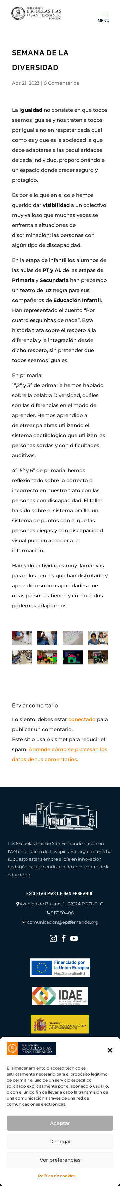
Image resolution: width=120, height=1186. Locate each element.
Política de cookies (56, 1175)
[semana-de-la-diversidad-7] (47, 657)
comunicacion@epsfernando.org (62, 922)
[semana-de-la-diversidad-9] (98, 657)
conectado (82, 719)
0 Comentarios (61, 83)
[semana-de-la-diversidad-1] (22, 638)
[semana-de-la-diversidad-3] (73, 638)
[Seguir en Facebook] (63, 938)
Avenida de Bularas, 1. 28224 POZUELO (62, 903)
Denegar (60, 1141)
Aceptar (60, 1123)
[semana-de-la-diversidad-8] (73, 657)
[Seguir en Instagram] (53, 938)
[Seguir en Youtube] (74, 938)
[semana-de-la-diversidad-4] (22, 657)
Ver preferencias (60, 1160)
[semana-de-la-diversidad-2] (47, 638)
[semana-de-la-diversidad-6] (98, 638)
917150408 (62, 912)
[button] (110, 1050)
